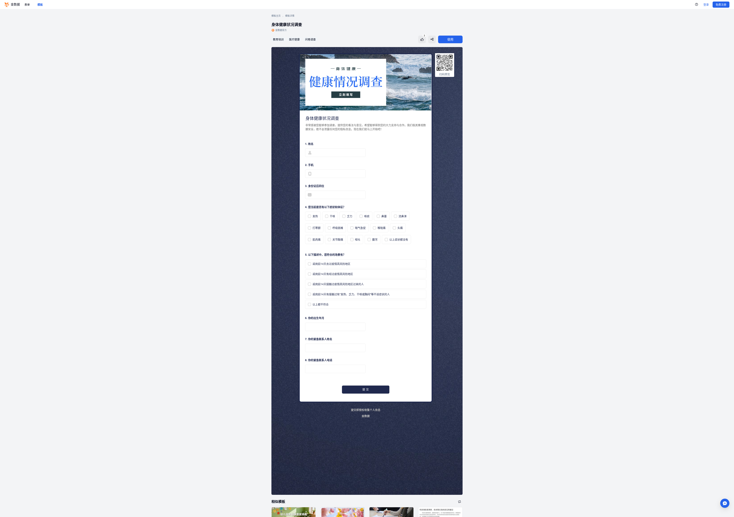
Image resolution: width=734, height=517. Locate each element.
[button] (724, 503)
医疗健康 (294, 39)
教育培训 (278, 39)
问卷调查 (310, 39)
